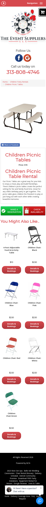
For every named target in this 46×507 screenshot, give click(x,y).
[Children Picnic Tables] (23, 118)
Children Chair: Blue (11, 304)
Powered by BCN (23, 463)
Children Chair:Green (11, 414)
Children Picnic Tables (14, 84)
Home (5, 82)
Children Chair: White (34, 359)
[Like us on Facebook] (19, 58)
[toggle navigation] (41, 3)
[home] (3, 3)
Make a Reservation (14, 210)
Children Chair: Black (34, 248)
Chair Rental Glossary (24, 473)
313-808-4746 (23, 72)
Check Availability (37, 210)
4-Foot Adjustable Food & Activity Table (11, 250)
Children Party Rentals (19, 82)
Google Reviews (20, 483)
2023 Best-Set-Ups (15, 471)
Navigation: (32, 3)
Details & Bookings (11, 269)
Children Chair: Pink (34, 304)
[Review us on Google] (27, 58)
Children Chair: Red (11, 358)
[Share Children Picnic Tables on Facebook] (23, 145)
